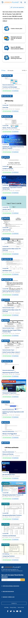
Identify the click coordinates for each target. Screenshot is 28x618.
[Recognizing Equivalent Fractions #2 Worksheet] (14, 490)
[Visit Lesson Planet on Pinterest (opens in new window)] (20, 611)
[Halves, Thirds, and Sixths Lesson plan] (14, 130)
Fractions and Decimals (9, 535)
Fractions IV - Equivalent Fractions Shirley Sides (12, 188)
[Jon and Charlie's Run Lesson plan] (14, 470)
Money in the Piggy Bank (10, 434)
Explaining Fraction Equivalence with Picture (13, 412)
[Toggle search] (21, 2)
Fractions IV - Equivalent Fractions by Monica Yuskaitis (13, 147)
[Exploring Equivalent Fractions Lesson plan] (14, 293)
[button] (25, 2)
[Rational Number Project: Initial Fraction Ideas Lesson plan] (14, 334)
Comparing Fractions (9, 556)
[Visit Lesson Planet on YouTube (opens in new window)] (17, 611)
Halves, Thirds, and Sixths (10, 128)
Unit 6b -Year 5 (7, 209)
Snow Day (5, 107)
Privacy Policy (13, 607)
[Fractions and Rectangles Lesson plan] (14, 89)
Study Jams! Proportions (9, 393)
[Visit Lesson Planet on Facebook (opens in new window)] (7, 611)
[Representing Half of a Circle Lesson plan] (14, 375)
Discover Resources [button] (8, 591)
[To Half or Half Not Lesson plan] (14, 171)
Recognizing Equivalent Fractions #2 (13, 495)
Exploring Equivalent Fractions (11, 291)
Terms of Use (21, 607)
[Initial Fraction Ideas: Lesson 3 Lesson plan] (14, 354)
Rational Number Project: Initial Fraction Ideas (12, 331)
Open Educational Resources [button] (11, 586)
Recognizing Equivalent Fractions (12, 515)
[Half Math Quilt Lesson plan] (14, 266)
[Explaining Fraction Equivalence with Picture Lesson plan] (14, 415)
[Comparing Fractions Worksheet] (14, 558)
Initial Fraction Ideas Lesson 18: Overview (12, 310)
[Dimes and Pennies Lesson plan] (14, 456)
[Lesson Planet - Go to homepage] (10, 2)
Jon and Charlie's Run (9, 474)
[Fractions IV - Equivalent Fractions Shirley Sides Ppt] (14, 184)
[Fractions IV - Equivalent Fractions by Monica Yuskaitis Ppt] (14, 143)
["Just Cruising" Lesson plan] (14, 232)
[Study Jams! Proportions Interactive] (14, 386)
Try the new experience (18, 7)
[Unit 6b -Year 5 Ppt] (14, 204)
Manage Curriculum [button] (8, 597)
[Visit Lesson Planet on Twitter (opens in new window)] (10, 611)
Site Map (6, 607)
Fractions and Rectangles (10, 87)
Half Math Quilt (7, 270)
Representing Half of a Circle (11, 372)
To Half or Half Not (8, 168)
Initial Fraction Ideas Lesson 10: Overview (12, 249)
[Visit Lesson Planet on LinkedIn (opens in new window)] (14, 611)
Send (22, 579)
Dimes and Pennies (8, 454)
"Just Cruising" (7, 230)
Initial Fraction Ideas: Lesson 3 (11, 352)
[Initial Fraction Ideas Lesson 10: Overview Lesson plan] (14, 252)
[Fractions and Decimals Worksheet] (14, 538)
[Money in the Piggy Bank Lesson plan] (14, 436)
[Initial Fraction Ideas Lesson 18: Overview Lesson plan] (14, 313)
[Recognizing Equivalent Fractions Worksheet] (14, 517)
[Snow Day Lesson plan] (14, 109)
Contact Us (14, 603)
